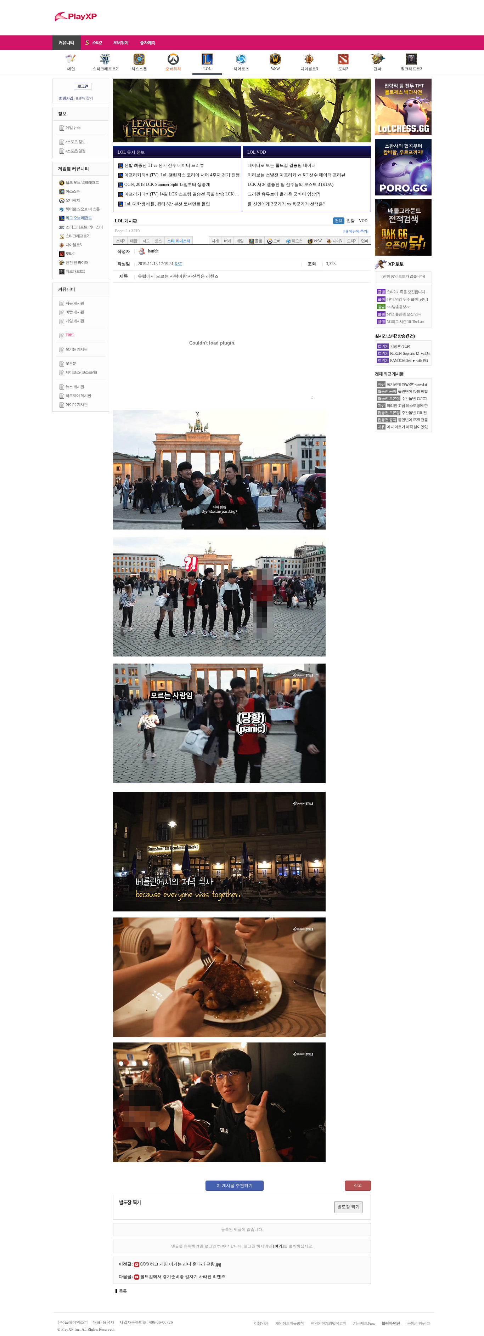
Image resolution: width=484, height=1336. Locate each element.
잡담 (351, 220)
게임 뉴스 (73, 127)
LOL (207, 69)
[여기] (278, 1246)
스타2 (120, 241)
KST (178, 264)
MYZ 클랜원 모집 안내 (404, 314)
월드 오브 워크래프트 (82, 182)
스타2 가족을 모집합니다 (406, 292)
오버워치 (173, 69)
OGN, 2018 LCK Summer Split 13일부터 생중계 (166, 184)
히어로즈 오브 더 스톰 (83, 209)
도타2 (343, 69)
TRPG (70, 335)
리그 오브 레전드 (79, 218)
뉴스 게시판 (75, 387)
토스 (158, 241)
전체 (339, 220)
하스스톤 (139, 69)
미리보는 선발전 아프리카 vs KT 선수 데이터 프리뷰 (296, 174)
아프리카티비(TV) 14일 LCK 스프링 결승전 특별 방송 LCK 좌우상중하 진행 (194, 194)
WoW (275, 69)
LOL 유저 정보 (131, 152)
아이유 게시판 (77, 404)
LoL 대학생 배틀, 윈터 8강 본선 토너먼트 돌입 (166, 203)
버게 (227, 241)
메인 (71, 69)
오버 (276, 241)
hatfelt (152, 251)
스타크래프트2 (105, 69)
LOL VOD (256, 152)
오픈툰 (71, 363)
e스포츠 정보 (75, 142)
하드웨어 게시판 (78, 395)
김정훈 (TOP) (400, 346)
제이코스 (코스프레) (81, 372)
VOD (363, 220)
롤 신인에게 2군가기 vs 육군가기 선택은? (286, 203)
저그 (146, 241)
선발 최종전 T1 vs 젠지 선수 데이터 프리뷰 (163, 165)
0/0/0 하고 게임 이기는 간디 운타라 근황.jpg (180, 1264)
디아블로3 (309, 69)
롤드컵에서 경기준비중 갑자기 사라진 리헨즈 (182, 1276)
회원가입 (66, 98)
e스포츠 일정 (75, 151)
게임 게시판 (75, 321)
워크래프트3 (411, 69)
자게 (215, 241)
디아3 (337, 241)
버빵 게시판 (75, 312)
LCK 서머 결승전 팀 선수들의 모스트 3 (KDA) (290, 184)
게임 (239, 241)
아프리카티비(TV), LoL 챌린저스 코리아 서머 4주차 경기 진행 (181, 174)
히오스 (296, 241)
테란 (133, 241)
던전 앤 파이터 (77, 262)
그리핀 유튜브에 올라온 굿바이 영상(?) (284, 194)
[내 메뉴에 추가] (355, 231)
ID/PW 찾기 (84, 98)
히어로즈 (241, 69)
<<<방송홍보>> (398, 307)
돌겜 (258, 241)
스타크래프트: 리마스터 (84, 227)
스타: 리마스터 (178, 241)
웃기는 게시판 (77, 349)
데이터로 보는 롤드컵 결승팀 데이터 (282, 165)
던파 (377, 69)
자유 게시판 (75, 303)
